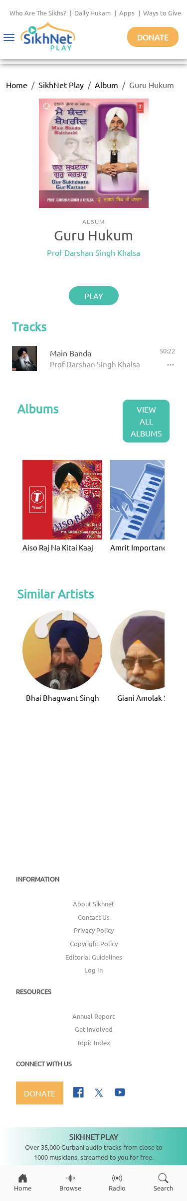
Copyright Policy (94, 943)
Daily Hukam (92, 12)
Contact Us (94, 917)
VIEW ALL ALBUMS (146, 421)
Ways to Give (162, 12)
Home (16, 85)
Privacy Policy (94, 930)
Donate (153, 37)
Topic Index (93, 1042)
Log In (93, 970)
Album (106, 85)
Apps (127, 12)
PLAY (93, 296)
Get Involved (94, 1029)
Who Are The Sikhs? (37, 12)
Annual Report (93, 1016)
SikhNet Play (61, 85)
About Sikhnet (93, 903)
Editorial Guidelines (93, 957)
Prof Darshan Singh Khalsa (93, 252)
